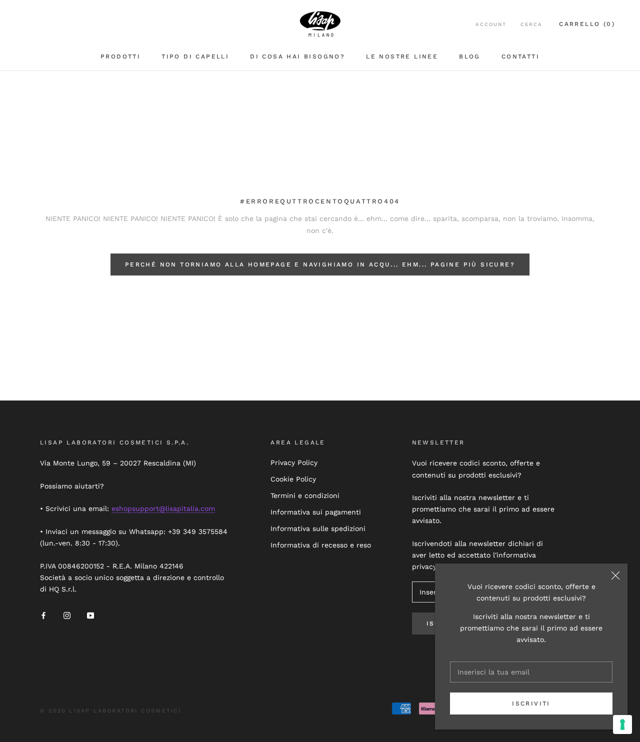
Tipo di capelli (195, 56)
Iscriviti (531, 703)
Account (491, 24)
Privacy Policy (294, 462)
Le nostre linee (402, 56)
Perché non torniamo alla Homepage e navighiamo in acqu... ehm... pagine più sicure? (320, 264)
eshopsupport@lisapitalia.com (163, 508)
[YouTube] (90, 615)
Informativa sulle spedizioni (318, 528)
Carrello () (587, 24)
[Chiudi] (615, 575)
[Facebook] (43, 615)
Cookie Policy (293, 479)
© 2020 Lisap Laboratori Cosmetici (111, 711)
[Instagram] (67, 615)
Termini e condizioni (305, 496)
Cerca (531, 24)
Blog (469, 56)
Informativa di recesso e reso (320, 545)
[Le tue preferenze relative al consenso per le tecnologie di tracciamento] (622, 724)
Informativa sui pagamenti (315, 512)
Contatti (521, 56)
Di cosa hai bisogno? (297, 56)
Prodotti (120, 56)
